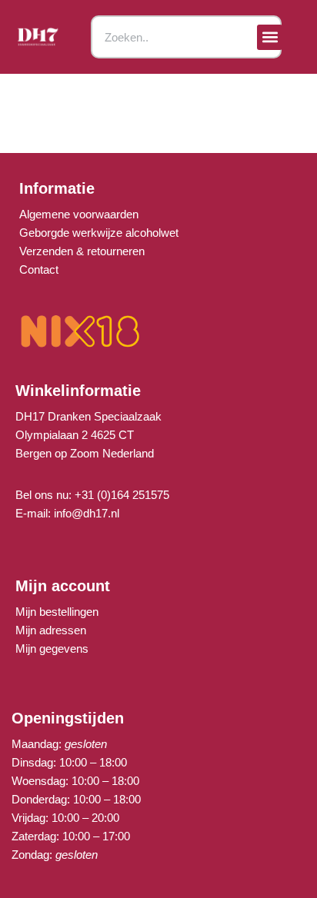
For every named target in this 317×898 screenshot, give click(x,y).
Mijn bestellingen (56, 611)
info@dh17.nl (86, 513)
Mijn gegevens (51, 648)
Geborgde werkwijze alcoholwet (99, 232)
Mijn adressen (50, 630)
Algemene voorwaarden (78, 214)
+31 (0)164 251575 (122, 494)
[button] (269, 37)
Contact (38, 269)
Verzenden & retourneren (82, 251)
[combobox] (186, 36)
